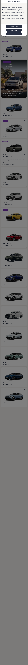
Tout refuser (14, 30)
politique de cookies (9, 20)
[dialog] (14, 332)
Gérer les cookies (14, 26)
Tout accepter (14, 33)
